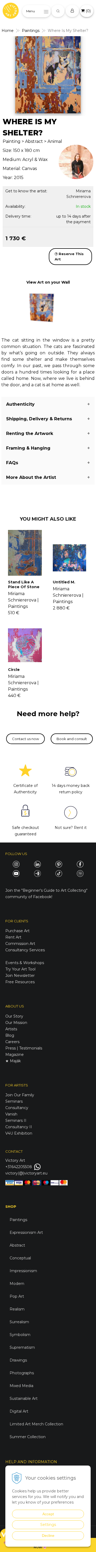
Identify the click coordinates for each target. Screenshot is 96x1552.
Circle (14, 669)
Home (8, 30)
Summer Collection (28, 1436)
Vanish (11, 1114)
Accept (48, 1514)
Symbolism (20, 1334)
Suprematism (22, 1347)
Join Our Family (19, 1095)
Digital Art (19, 1411)
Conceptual (20, 1258)
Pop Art (17, 1296)
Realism (17, 1309)
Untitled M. (64, 582)
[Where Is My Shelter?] (48, 74)
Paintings (30, 30)
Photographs (22, 1373)
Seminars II (15, 1120)
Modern (17, 1283)
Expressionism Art (26, 1232)
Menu (30, 11)
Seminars (14, 1101)
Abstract (17, 1245)
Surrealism (19, 1321)
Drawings (18, 1360)
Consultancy (16, 1107)
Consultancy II (18, 1126)
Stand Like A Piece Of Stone (23, 584)
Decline (48, 1535)
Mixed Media (21, 1385)
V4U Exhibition (18, 1133)
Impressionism (23, 1270)
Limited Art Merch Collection (36, 1424)
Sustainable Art (24, 1398)
